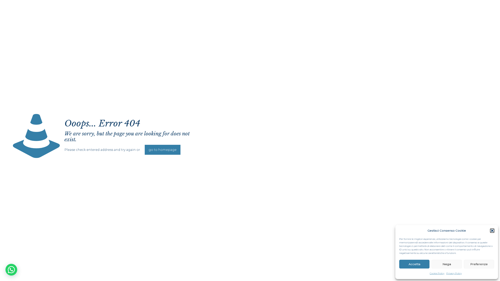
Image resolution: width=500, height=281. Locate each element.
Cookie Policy (437, 273)
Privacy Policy (454, 273)
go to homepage (163, 150)
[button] (492, 231)
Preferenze (479, 264)
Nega (447, 264)
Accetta (414, 264)
